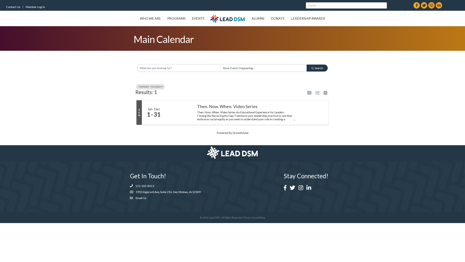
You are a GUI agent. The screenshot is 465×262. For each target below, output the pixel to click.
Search (319, 68)
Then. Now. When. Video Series (227, 106)
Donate (278, 18)
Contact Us (13, 6)
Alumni (258, 18)
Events (198, 18)
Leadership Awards (308, 18)
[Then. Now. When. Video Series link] (179, 112)
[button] (309, 93)
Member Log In (35, 6)
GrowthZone (240, 132)
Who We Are (150, 18)
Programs (176, 18)
